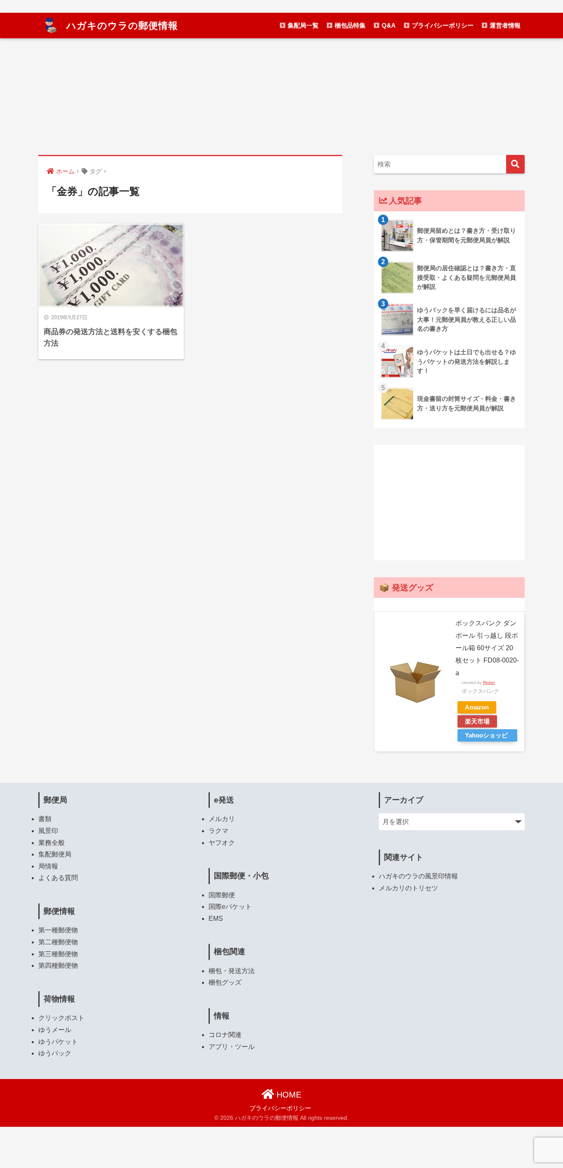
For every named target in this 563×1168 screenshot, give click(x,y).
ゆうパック (54, 1053)
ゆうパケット (58, 1041)
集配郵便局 (54, 854)
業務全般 (51, 842)
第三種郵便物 (58, 953)
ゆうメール (54, 1029)
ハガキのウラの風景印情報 (418, 876)
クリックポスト (61, 1017)
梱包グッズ (225, 982)
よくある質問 (58, 877)
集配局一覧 (302, 25)
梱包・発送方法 (232, 970)
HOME (287, 1094)
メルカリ (222, 818)
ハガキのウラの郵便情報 (120, 25)
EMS (216, 918)
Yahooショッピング (486, 737)
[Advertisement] (449, 502)
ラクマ (218, 830)
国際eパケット (230, 906)
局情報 (48, 866)
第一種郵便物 (58, 930)
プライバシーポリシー (442, 25)
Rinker (489, 682)
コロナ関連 (225, 1034)
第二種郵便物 (58, 942)
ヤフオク (222, 842)
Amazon (477, 707)
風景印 (48, 830)
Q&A (388, 25)
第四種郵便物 (58, 965)
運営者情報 (504, 25)
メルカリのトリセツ (408, 888)
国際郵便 (222, 895)
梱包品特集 (349, 25)
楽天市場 (477, 721)
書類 (45, 818)
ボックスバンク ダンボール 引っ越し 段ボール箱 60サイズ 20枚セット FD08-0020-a (487, 647)
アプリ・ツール (232, 1046)
